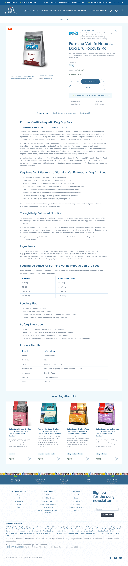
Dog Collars (14, 527)
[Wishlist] (116, 11)
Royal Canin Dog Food (103, 527)
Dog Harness (115, 527)
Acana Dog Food (90, 531)
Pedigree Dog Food (88, 529)
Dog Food (22, 527)
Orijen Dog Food (102, 531)
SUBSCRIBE (107, 514)
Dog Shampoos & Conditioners (57, 531)
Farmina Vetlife (47, 78)
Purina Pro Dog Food (47, 529)
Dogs (29, 10)
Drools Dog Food (12, 533)
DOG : (8, 527)
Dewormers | (101, 533)
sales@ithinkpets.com (29, 2)
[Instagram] (118, 2)
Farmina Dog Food (102, 529)
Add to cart (92, 80)
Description (42, 113)
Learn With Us (64, 2)
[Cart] (121, 11)
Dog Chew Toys (69, 529)
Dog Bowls (59, 529)
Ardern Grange (58, 527)
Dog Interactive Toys (39, 531)
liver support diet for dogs (24, 78)
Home (46, 2)
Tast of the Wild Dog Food (85, 527)
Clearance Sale (78, 2)
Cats (37, 10)
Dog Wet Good (57, 533)
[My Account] (111, 10)
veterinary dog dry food (46, 75)
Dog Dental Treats (22, 529)
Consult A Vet (98, 10)
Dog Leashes (31, 527)
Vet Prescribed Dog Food (87, 533)
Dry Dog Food (10, 529)
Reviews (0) (85, 113)
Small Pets (57, 10)
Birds (46, 10)
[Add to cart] (30, 459)
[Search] (106, 10)
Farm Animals (71, 10)
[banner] (64, 246)
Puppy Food (114, 529)
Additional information (64, 113)
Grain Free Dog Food (71, 533)
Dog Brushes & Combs (23, 531)
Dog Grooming (35, 529)
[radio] (71, 65)
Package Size (73, 62)
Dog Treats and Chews (44, 527)
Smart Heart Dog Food (44, 533)
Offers (73, 527)
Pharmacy (84, 10)
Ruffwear (78, 529)
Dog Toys (67, 527)
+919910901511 (12, 2)
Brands (53, 2)
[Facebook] (115, 2)
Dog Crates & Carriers (76, 531)
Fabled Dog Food (114, 531)
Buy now (87, 87)
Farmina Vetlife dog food (21, 76)
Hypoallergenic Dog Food (27, 533)
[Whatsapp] (122, 2)
